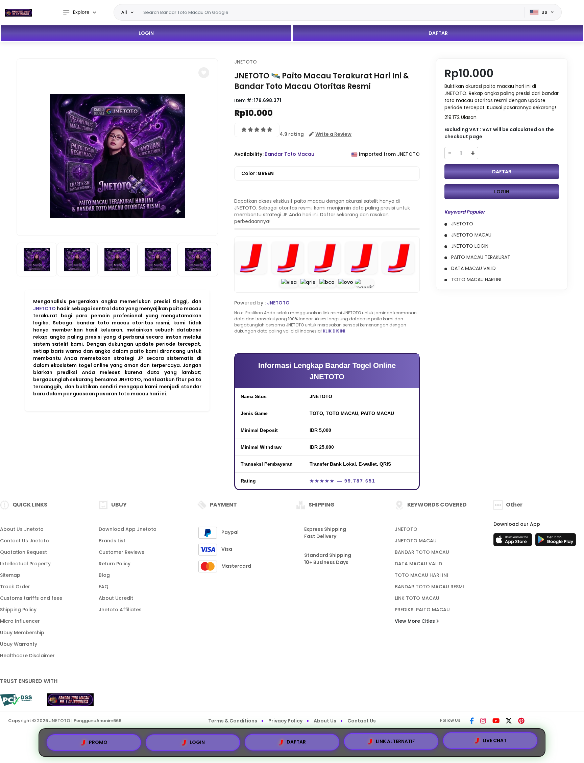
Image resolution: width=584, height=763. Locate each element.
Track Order (15, 586)
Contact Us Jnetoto (24, 540)
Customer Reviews (121, 552)
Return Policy (114, 563)
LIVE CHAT (495, 741)
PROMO (98, 740)
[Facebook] (472, 721)
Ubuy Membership (22, 632)
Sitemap (10, 575)
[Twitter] (508, 721)
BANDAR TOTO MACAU (422, 552)
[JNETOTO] (18, 12)
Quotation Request (23, 552)
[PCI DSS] (16, 700)
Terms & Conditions (232, 720)
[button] (203, 72)
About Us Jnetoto (22, 529)
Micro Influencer (20, 621)
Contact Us (361, 720)
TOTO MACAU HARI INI (421, 575)
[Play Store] (555, 541)
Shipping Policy (18, 609)
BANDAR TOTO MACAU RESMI (429, 586)
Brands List (112, 540)
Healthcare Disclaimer (27, 655)
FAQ (103, 586)
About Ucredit (116, 598)
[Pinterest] (521, 721)
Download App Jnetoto (127, 529)
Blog (104, 575)
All (124, 12)
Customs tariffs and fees (31, 598)
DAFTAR (438, 33)
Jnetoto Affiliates (120, 609)
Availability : (249, 154)
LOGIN (146, 33)
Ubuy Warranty (18, 644)
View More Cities (415, 621)
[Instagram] (483, 721)
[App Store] (513, 541)
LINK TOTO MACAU (417, 598)
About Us (325, 720)
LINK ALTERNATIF (395, 740)
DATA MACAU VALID (418, 563)
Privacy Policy (285, 720)
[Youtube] (496, 721)
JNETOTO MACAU (416, 540)
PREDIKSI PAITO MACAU (422, 609)
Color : (257, 173)
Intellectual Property (25, 563)
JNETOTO (44, 308)
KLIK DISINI (334, 331)
